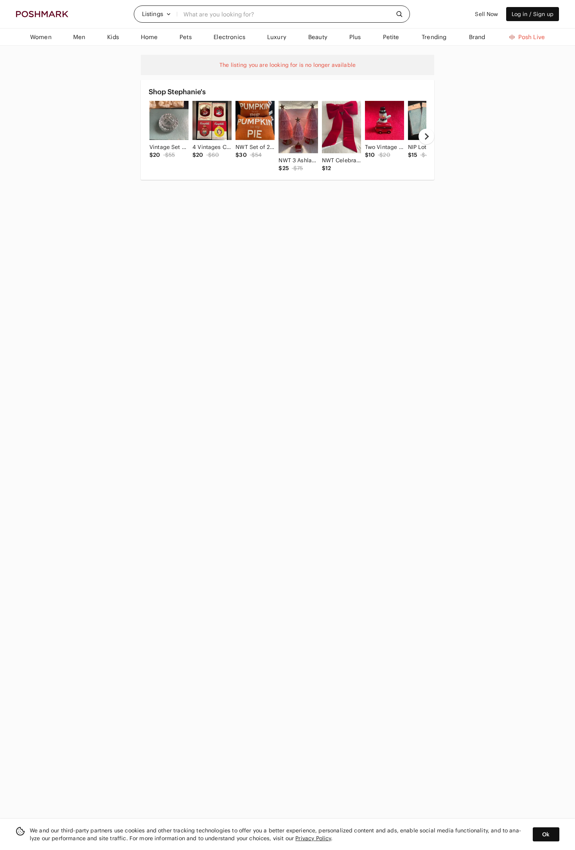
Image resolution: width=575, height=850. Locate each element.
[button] (156, 14)
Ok (546, 834)
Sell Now (486, 14)
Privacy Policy (313, 838)
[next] (426, 136)
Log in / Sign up (532, 14)
